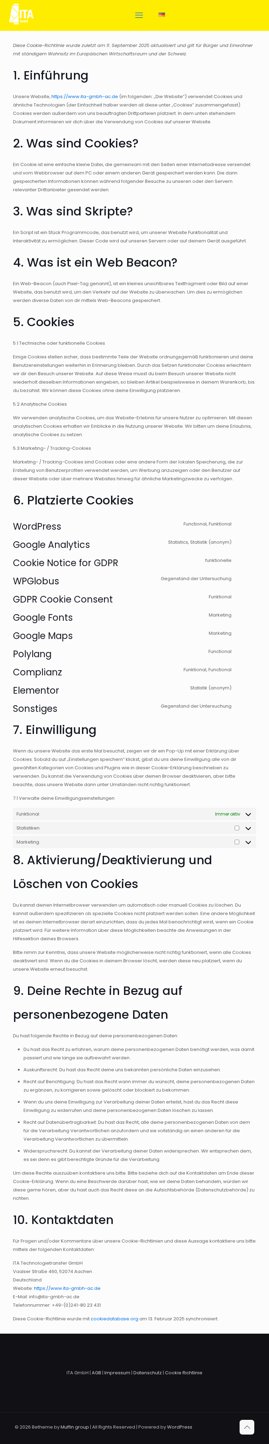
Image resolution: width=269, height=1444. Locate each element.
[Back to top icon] (247, 1427)
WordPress (179, 1427)
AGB (96, 1372)
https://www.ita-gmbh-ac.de (84, 96)
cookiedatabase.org (114, 1318)
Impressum (117, 1372)
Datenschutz (147, 1372)
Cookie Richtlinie (183, 1372)
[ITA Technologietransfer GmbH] (21, 26)
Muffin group (75, 1427)
